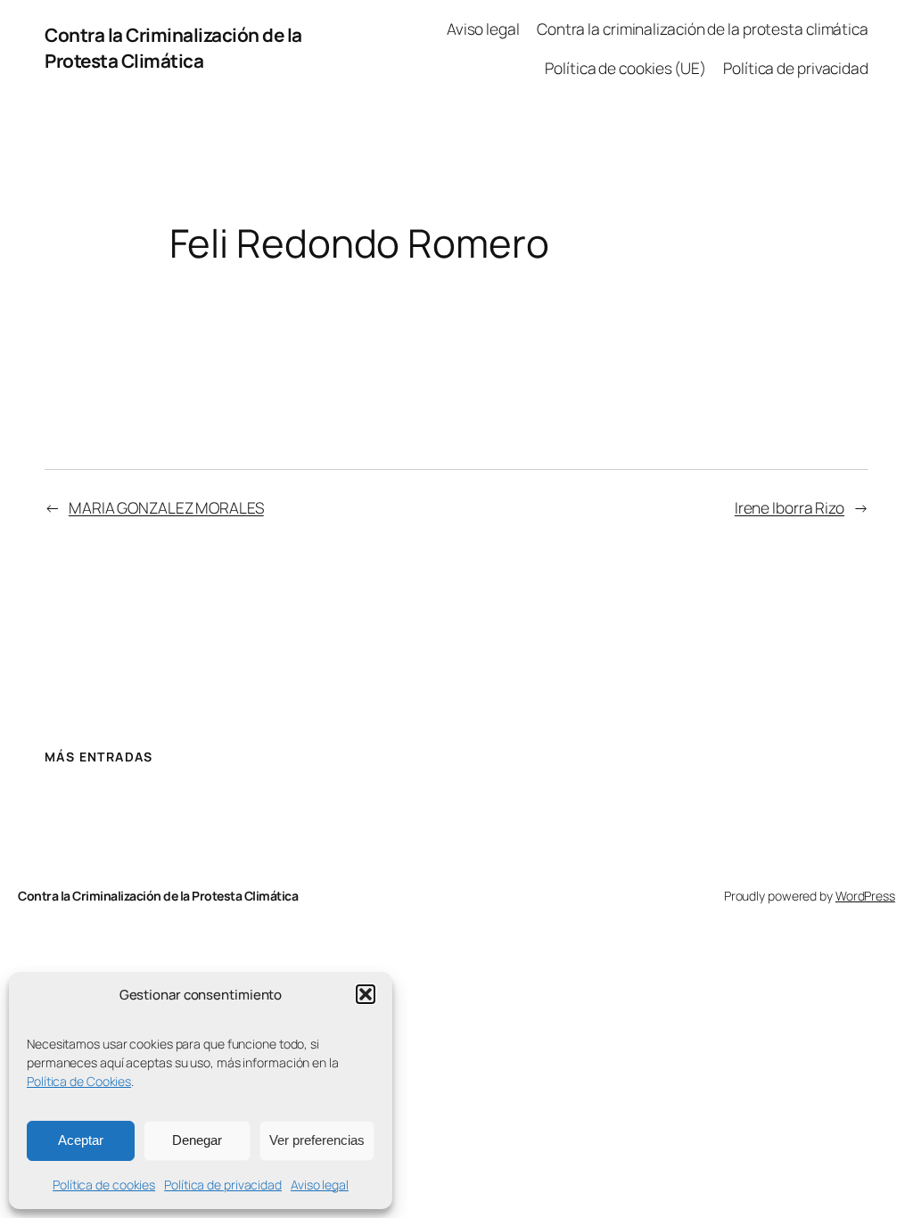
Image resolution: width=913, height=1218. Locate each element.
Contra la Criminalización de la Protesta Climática (173, 47)
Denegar (197, 1140)
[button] (365, 994)
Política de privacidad (223, 1184)
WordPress (865, 895)
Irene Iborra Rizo (789, 507)
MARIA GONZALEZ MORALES (166, 507)
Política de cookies (104, 1184)
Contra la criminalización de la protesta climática (702, 28)
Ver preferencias (317, 1140)
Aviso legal (320, 1184)
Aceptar (80, 1140)
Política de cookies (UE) (625, 67)
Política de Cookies (79, 1081)
